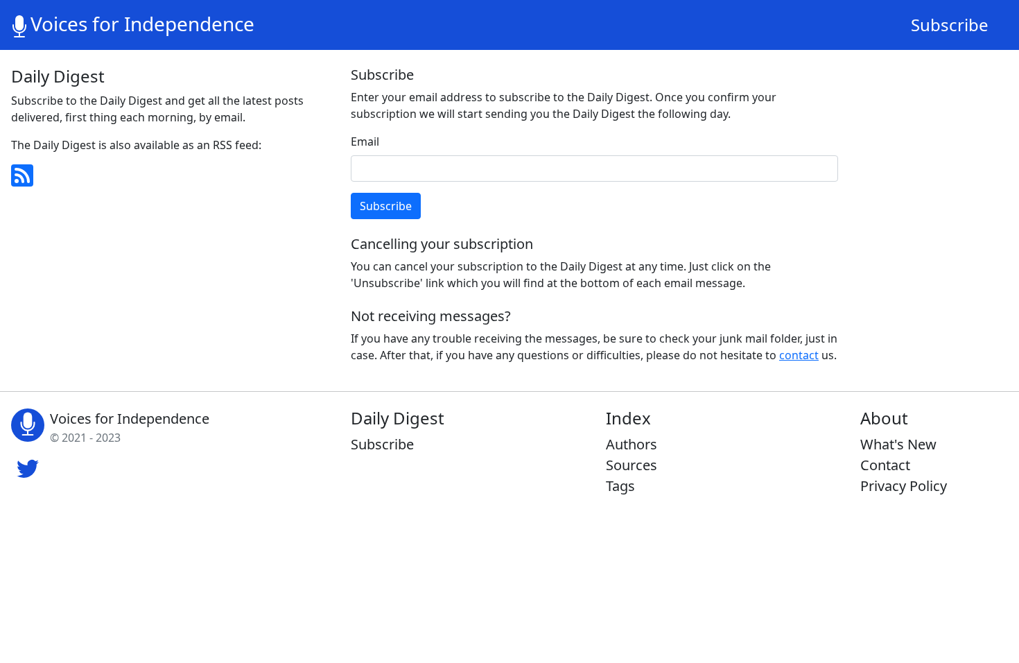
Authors (631, 444)
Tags (620, 485)
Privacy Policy (903, 485)
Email (365, 141)
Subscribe (949, 24)
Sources (631, 465)
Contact (885, 465)
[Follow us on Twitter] (28, 466)
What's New (898, 444)
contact (799, 355)
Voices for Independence (142, 23)
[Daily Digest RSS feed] (170, 175)
